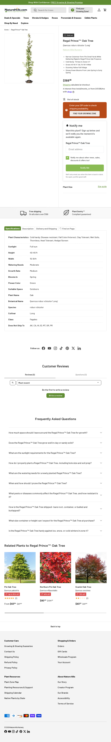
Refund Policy (10, 662)
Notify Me (84, 168)
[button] (80, 10)
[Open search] (13, 382)
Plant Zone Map (11, 682)
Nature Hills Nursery (17, 727)
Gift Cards (62, 651)
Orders (61, 646)
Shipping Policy (11, 657)
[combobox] (48, 10)
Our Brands (63, 692)
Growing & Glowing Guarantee (18, 646)
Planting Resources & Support (18, 687)
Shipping (67, 85)
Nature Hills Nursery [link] (72, 49)
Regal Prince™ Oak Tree (19, 30)
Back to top (55, 626)
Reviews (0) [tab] (30, 374)
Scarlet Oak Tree (83, 587)
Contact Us (9, 651)
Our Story (62, 682)
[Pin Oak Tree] (20, 567)
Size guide (102, 186)
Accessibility (64, 698)
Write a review (55, 395)
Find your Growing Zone (84, 113)
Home (6, 30)
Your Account (64, 662)
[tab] (12, 228)
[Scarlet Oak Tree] (91, 567)
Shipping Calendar (13, 692)
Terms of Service (66, 703)
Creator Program (66, 687)
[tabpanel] (55, 281)
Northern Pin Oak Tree (50, 587)
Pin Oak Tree (10, 587)
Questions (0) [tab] (81, 374)
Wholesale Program (67, 657)
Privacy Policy (10, 667)
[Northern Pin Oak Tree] (55, 567)
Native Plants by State (14, 698)
